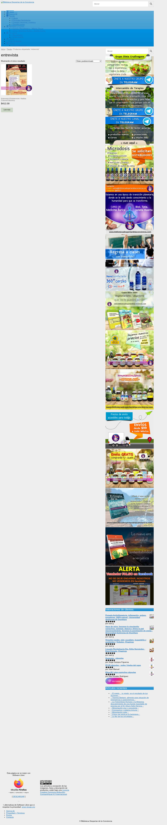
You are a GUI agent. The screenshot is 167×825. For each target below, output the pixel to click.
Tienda (9, 49)
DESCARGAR (18, 796)
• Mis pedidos (17, 35)
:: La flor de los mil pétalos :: (122, 716)
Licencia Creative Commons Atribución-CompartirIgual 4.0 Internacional (54, 792)
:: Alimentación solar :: (120, 712)
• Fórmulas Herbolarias (21, 20)
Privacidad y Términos (15, 813)
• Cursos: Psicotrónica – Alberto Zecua (27, 29)
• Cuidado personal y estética (23, 22)
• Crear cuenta (17, 37)
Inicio (3, 49)
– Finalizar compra (19, 45)
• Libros (14, 18)
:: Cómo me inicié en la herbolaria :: (125, 714)
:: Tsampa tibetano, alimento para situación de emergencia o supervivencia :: (130, 699)
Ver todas (116, 681)
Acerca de (10, 811)
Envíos (9, 815)
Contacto (10, 817)
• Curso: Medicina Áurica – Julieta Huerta (28, 31)
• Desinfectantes (18, 24)
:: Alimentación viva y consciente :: (125, 708)
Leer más (7, 110)
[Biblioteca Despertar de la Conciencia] (17, 2)
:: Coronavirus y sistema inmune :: (125, 710)
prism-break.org (28, 807)
